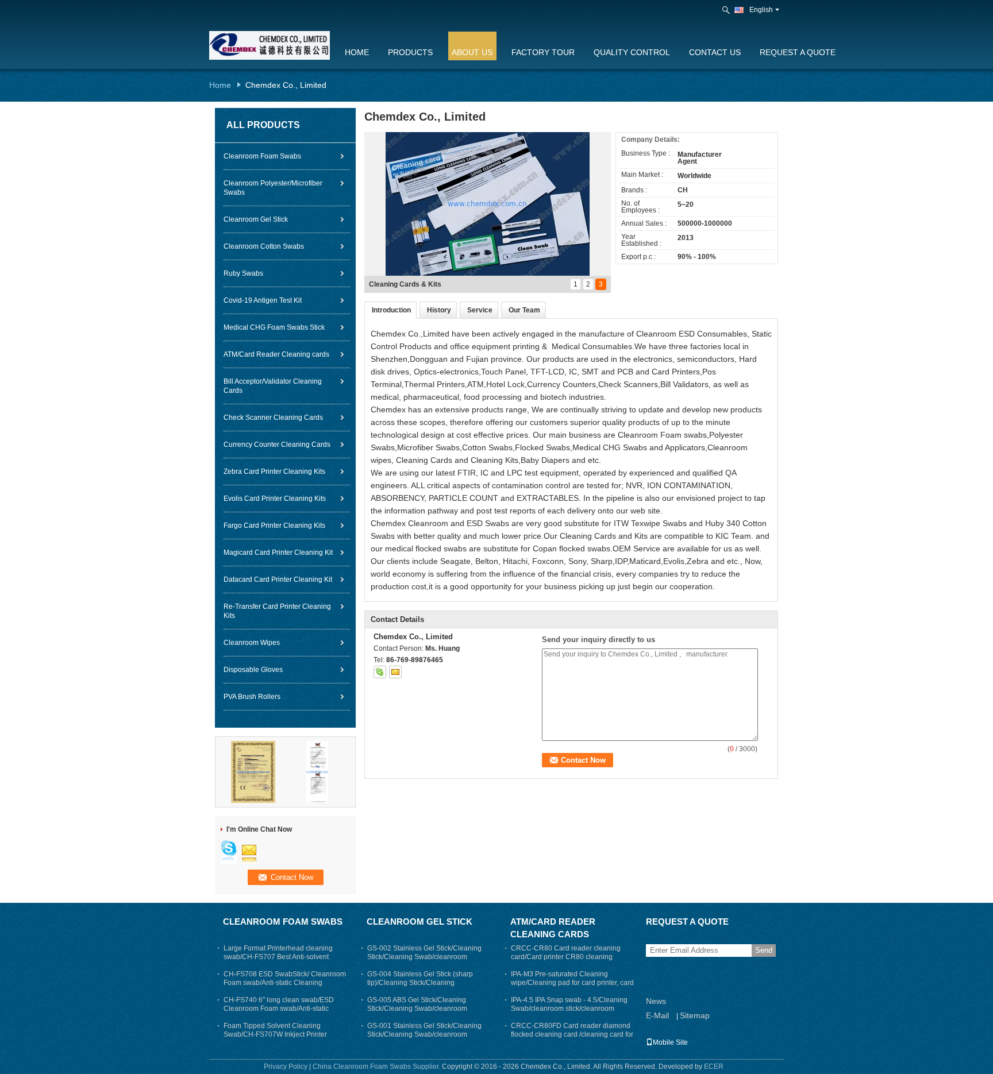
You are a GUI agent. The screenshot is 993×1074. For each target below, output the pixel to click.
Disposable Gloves (253, 670)
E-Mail (657, 1015)
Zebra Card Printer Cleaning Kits (274, 472)
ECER (713, 1067)
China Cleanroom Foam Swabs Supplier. (377, 1067)
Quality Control (632, 52)
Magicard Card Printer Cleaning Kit (278, 552)
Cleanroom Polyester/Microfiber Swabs (273, 187)
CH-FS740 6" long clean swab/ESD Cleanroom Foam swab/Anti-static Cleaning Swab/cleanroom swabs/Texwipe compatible (279, 1013)
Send (763, 950)
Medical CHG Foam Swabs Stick (274, 327)
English (761, 10)
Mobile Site (670, 1042)
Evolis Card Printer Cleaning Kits (275, 498)
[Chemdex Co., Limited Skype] (380, 672)
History (439, 310)
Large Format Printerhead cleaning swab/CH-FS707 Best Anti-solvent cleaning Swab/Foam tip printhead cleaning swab (278, 961)
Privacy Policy (285, 1067)
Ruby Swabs (243, 273)
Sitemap (695, 1015)
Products (410, 52)
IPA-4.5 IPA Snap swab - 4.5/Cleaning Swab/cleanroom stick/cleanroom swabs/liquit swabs (569, 1008)
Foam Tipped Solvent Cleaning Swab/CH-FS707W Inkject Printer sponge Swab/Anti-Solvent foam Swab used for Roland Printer (283, 1039)
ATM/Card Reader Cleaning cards (276, 354)
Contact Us (715, 52)
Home (357, 52)
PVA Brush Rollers (252, 697)
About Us (472, 52)
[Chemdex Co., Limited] (727, 10)
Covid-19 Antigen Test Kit (263, 300)
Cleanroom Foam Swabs (262, 156)
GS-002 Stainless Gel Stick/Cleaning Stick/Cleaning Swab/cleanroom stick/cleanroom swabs (424, 956)
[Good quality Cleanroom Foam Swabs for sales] (253, 771)
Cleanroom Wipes (252, 643)
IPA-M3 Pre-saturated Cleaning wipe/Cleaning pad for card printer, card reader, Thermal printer (572, 982)
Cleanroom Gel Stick (256, 219)
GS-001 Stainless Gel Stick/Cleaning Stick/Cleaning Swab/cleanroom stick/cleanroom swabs (424, 1034)
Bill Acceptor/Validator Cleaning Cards (273, 386)
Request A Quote (798, 52)
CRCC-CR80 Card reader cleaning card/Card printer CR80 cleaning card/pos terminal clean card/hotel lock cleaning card (571, 961)
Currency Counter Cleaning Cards (277, 445)
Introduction (391, 310)
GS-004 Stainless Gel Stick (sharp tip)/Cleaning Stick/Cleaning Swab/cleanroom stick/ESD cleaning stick (423, 987)
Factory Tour (543, 52)
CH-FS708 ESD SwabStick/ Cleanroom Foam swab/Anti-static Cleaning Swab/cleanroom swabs (285, 982)
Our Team (524, 310)
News (656, 1001)
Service (479, 310)
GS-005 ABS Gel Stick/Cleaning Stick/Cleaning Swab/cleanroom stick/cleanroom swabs (417, 1008)
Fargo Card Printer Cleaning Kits (274, 525)
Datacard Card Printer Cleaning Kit (278, 579)
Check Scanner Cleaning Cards (273, 418)
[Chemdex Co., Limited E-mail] (395, 672)
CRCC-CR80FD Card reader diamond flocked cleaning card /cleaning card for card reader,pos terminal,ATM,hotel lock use (572, 1039)
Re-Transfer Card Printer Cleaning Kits (277, 611)
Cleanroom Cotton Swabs (264, 246)
